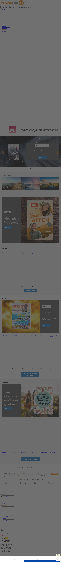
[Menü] (59, 554)
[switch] (58, 559)
